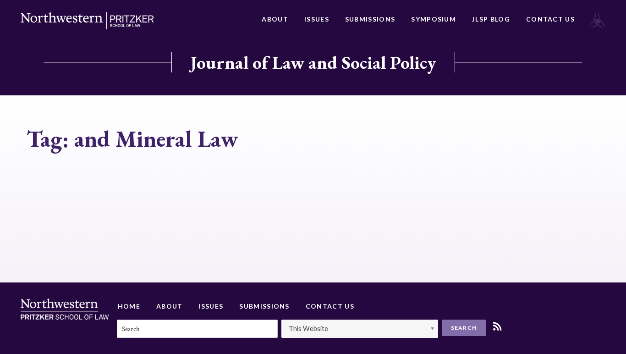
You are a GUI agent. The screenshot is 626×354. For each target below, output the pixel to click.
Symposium (433, 19)
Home (129, 306)
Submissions (370, 19)
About (275, 19)
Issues (316, 19)
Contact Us (550, 19)
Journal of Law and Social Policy (313, 62)
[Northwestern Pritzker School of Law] (87, 20)
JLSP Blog (491, 19)
